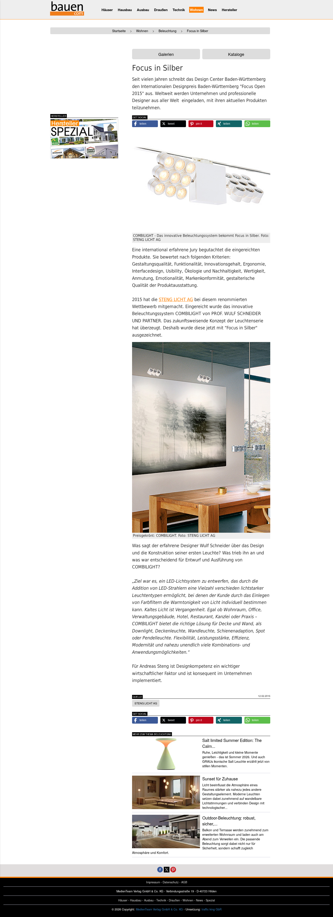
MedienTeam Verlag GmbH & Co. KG (159, 909)
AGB (184, 882)
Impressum (153, 882)
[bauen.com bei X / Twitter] (166, 869)
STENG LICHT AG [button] (146, 703)
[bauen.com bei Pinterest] (173, 869)
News (212, 9)
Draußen (161, 9)
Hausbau (125, 9)
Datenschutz (171, 882)
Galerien (166, 54)
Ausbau (143, 9)
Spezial (210, 900)
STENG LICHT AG (176, 299)
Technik (179, 9)
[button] (145, 123)
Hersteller (229, 9)
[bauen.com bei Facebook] (160, 869)
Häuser (107, 9)
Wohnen (196, 9)
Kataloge (236, 54)
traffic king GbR (212, 909)
